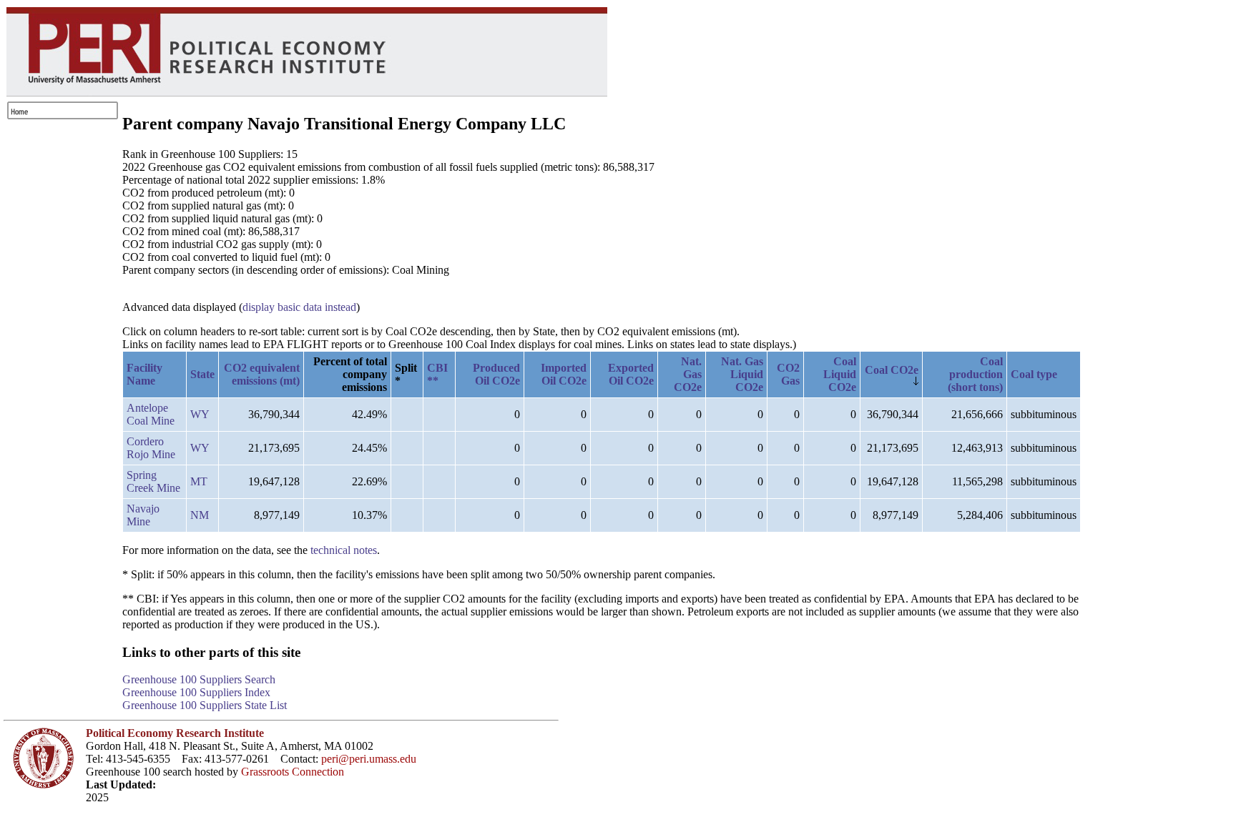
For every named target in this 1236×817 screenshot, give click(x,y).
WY (200, 414)
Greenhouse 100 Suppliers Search (198, 679)
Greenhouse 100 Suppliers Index (196, 692)
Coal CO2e (891, 370)
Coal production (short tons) (975, 374)
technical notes (343, 550)
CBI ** (437, 374)
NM (199, 515)
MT (198, 481)
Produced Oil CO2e (496, 374)
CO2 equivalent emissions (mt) (262, 374)
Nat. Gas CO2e (688, 374)
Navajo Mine (143, 515)
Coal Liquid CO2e (839, 374)
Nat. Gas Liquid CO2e (742, 374)
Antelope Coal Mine (151, 414)
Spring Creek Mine (153, 481)
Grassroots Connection (292, 772)
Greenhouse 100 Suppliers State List (204, 705)
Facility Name (144, 374)
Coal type (1034, 374)
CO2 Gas (788, 374)
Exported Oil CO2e (631, 374)
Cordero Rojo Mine (151, 447)
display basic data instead (299, 307)
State (202, 374)
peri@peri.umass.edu (368, 759)
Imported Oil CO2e (564, 374)
